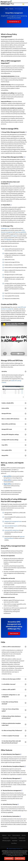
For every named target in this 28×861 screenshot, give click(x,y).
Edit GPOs (4, 371)
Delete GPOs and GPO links (9, 424)
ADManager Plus (5, 228)
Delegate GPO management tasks (13, 521)
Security (24, 835)
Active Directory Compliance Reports (13, 766)
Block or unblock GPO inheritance (10, 418)
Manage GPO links (6, 413)
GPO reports (14, 236)
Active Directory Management (11, 778)
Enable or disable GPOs (8, 403)
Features (11, 8)
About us (4, 835)
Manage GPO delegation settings (10, 434)
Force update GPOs (7, 450)
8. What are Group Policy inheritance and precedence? (11, 717)
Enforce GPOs (5, 408)
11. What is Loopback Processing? (10, 735)
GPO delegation (8, 239)
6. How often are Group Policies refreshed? (10, 702)
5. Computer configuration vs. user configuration (11, 695)
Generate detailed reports (11, 526)
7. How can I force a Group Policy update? (10, 710)
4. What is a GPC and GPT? (8, 689)
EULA (9, 835)
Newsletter (14, 840)
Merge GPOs (5, 455)
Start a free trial (14, 633)
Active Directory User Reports (11, 754)
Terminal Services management (12, 790)
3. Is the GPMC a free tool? (8, 684)
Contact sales (22, 840)
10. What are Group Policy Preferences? (12, 730)
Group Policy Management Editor (13, 157)
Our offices (14, 843)
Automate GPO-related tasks (11, 530)
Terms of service (16, 835)
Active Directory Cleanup (10, 804)
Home (6, 8)
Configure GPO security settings (10, 439)
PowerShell (6, 205)
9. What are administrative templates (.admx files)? (11, 724)
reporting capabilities (20, 232)
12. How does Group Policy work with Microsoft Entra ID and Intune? (11, 742)
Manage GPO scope (7, 429)
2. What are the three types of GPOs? (11, 679)
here (7, 855)
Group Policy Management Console (13, 132)
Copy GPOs (5, 445)
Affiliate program (6, 840)
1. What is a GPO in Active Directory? (11, 646)
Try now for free (13, 21)
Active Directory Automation (11, 816)
